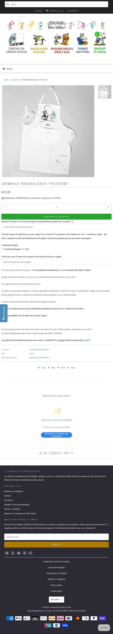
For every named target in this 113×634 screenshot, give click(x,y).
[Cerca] (8, 4)
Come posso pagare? (56, 567)
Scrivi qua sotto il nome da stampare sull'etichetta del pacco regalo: (31, 257)
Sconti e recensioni (12, 509)
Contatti (7, 496)
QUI (88, 340)
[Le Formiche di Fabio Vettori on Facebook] (13, 553)
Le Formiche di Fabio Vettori (59, 607)
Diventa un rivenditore (13, 491)
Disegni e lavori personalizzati (16, 504)
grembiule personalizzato (39, 357)
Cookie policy (56, 591)
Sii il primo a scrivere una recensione (56, 435)
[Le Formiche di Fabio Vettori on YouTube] (19, 553)
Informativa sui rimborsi (56, 573)
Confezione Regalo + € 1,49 (16, 249)
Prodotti (15, 80)
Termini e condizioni (56, 579)
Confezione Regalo (9, 245)
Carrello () (56, 11)
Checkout (73, 11)
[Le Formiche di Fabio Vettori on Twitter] (7, 553)
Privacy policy (56, 585)
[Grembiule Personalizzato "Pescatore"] (48, 131)
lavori (31, 353)
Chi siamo (8, 500)
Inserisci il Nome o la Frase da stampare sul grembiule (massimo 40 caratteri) (35, 221)
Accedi (39, 11)
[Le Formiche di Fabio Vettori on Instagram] (30, 553)
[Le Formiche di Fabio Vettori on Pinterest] (24, 553)
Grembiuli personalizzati (39, 349)
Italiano (55, 599)
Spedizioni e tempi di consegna (56, 561)
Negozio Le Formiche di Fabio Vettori (20, 513)
